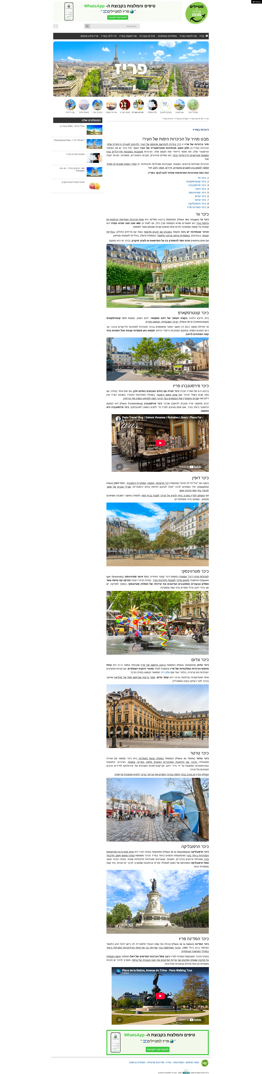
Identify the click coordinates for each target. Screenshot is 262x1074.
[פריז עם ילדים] (69, 106)
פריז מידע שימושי (89, 36)
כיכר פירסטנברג (197, 185)
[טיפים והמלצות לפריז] (165, 106)
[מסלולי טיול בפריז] (192, 106)
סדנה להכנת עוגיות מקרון (73, 182)
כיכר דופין (201, 189)
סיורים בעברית (147, 36)
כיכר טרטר (200, 200)
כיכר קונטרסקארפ (196, 181)
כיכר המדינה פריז (196, 207)
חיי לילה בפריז (108, 36)
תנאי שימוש (192, 1062)
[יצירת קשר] (56, 26)
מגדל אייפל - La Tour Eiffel (72, 126)
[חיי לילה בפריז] (124, 106)
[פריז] (131, 69)
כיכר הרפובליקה (197, 203)
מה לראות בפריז (188, 36)
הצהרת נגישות (137, 1062)
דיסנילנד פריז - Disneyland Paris (69, 140)
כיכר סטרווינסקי (197, 192)
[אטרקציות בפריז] (97, 106)
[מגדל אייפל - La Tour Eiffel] (94, 130)
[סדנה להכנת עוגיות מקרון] (94, 186)
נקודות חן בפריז (181, 119)
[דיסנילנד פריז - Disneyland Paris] (94, 144)
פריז (202, 36)
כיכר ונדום (200, 196)
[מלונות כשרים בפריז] (94, 158)
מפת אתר (178, 1062)
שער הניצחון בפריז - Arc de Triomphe (72, 169)
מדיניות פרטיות (156, 1062)
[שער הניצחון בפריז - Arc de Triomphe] (94, 172)
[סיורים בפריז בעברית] (138, 106)
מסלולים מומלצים (167, 36)
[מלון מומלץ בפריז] (151, 106)
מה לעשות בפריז (128, 36)
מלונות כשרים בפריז (75, 154)
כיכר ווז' (202, 178)
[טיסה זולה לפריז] (83, 106)
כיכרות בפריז (168, 119)
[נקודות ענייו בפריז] (179, 106)
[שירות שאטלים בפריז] (110, 106)
